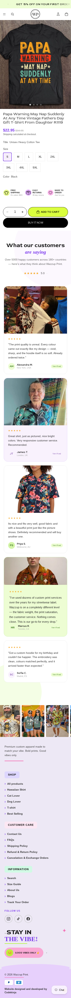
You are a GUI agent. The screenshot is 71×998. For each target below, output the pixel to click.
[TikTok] (18, 919)
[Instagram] (8, 919)
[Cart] (66, 14)
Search (11, 878)
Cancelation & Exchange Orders (27, 857)
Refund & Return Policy (22, 851)
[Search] (12, 14)
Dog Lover (14, 801)
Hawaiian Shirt (16, 789)
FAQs (10, 839)
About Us (13, 890)
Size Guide (14, 884)
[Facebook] (28, 919)
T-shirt (11, 807)
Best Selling (15, 813)
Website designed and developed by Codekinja (26, 991)
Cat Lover (13, 795)
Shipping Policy (17, 845)
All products (15, 783)
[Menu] (4, 14)
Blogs (11, 896)
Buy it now (35, 222)
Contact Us (14, 833)
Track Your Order (18, 902)
